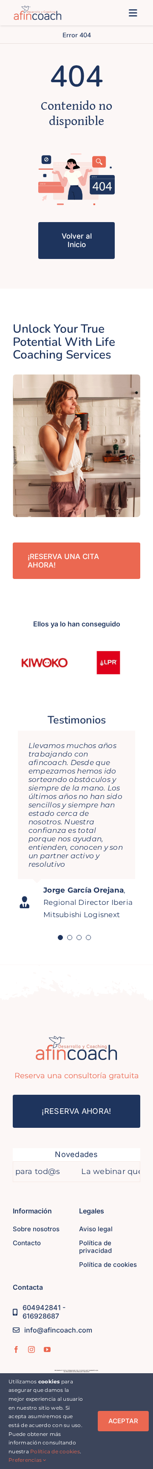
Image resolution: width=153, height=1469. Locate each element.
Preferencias (25, 1460)
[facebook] (16, 1349)
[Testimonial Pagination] (60, 937)
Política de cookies (55, 1451)
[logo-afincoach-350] (37, 9)
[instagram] (31, 1349)
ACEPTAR (123, 1421)
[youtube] (47, 1349)
